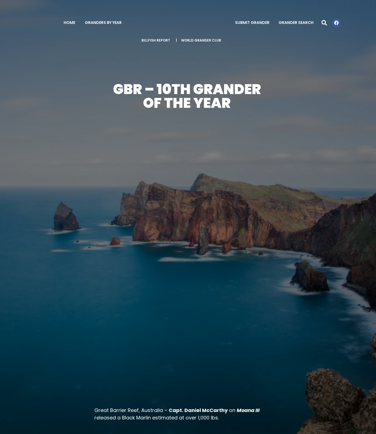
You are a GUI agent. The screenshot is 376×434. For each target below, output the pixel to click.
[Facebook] (336, 22)
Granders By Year (103, 22)
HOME (69, 22)
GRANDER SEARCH (296, 22)
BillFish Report (155, 40)
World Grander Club (201, 40)
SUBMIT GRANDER (252, 22)
